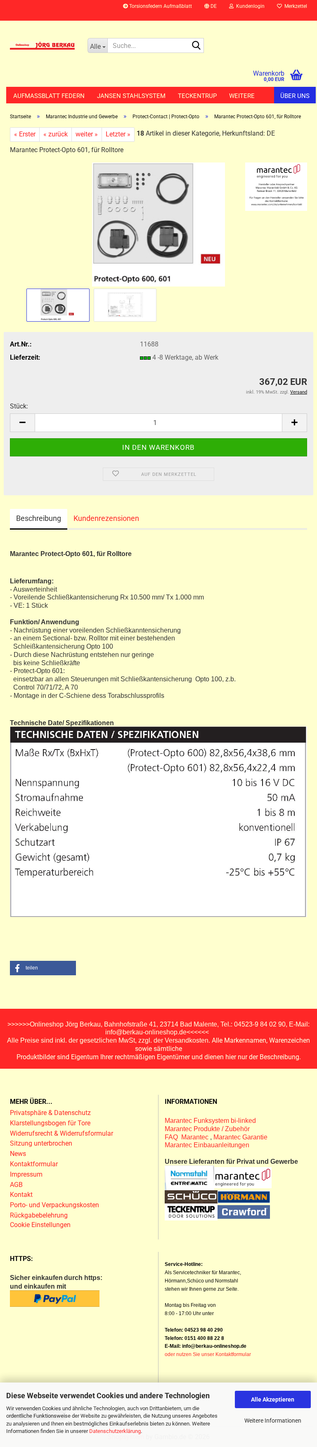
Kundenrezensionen (106, 518)
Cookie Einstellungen (40, 1225)
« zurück (55, 134)
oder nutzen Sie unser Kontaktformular (208, 1354)
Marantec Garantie (240, 1137)
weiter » (87, 134)
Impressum (26, 1174)
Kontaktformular (34, 1164)
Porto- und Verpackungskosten (54, 1205)
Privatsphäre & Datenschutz (51, 1113)
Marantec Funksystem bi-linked (210, 1120)
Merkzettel (294, 6)
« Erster (24, 134)
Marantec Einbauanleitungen (207, 1145)
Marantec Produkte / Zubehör (207, 1128)
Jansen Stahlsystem (131, 96)
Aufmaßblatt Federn (49, 96)
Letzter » (118, 134)
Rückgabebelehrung (39, 1215)
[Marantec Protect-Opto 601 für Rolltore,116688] (158, 224)
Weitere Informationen (272, 1420)
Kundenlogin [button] (249, 6)
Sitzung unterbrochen (41, 1143)
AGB (16, 1185)
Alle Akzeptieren (272, 1399)
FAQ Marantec (187, 1137)
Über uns (295, 96)
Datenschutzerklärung (115, 1431)
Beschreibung (38, 518)
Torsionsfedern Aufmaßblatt (160, 6)
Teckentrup (197, 96)
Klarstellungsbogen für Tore (50, 1123)
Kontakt (21, 1195)
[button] (210, 10)
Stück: (19, 406)
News (18, 1154)
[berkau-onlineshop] (42, 45)
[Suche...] (196, 45)
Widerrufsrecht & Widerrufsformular (61, 1133)
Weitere (242, 96)
